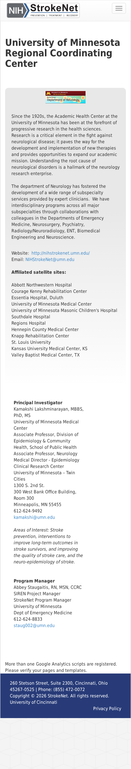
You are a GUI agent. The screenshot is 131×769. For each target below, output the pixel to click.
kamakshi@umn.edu (34, 517)
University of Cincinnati (33, 702)
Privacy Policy (107, 708)
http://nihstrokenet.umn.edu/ (60, 253)
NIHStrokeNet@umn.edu (49, 259)
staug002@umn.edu (34, 625)
